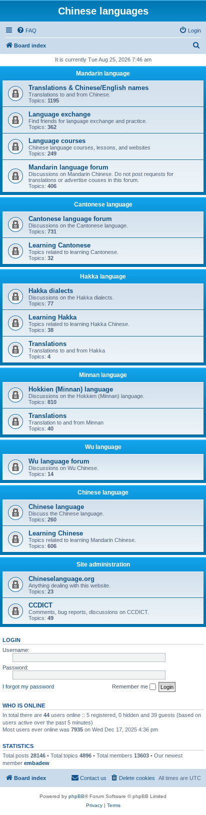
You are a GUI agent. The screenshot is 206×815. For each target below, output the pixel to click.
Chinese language (103, 492)
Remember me (131, 687)
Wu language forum (59, 461)
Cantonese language (103, 204)
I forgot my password (28, 687)
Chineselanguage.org (61, 578)
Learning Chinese (55, 533)
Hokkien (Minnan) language (70, 389)
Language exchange (59, 114)
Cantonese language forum (70, 218)
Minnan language (103, 375)
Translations (47, 344)
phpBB (76, 796)
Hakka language (103, 276)
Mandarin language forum (68, 167)
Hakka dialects (50, 290)
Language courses (57, 140)
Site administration (103, 564)
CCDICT (40, 605)
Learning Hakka (52, 317)
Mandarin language (103, 73)
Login (11, 640)
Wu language (103, 447)
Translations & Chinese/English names (88, 88)
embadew (37, 763)
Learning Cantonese (59, 245)
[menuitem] (26, 30)
